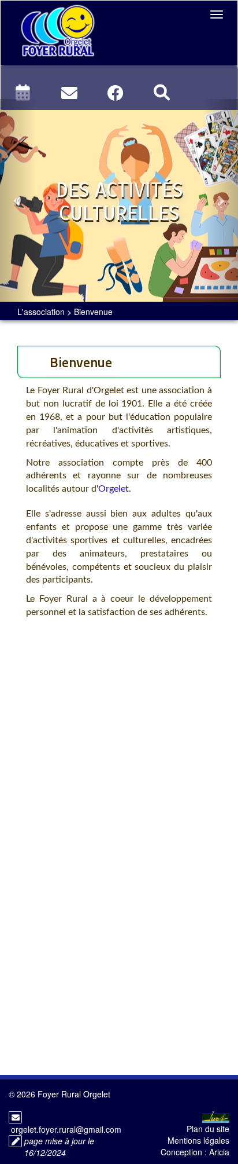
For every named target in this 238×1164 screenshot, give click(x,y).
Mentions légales (198, 1140)
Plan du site (208, 1128)
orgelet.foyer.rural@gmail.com (66, 1129)
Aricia (219, 1152)
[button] (18, 200)
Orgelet (113, 488)
